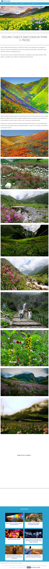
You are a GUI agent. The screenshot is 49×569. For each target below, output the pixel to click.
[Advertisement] (24, 67)
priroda (16, 562)
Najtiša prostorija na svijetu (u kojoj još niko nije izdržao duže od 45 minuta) (14, 557)
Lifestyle (10, 3)
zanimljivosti (20, 562)
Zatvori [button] (28, 567)
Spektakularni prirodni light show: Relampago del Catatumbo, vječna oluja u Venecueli (33, 541)
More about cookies (35, 567)
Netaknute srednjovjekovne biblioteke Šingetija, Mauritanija (34, 556)
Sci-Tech (16, 3)
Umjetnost (22, 3)
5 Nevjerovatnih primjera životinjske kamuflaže (33, 523)
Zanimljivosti (3, 3)
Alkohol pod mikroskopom (14, 539)
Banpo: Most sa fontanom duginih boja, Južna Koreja (14, 523)
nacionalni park (12, 562)
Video (28, 3)
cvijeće (7, 562)
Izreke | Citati (34, 3)
